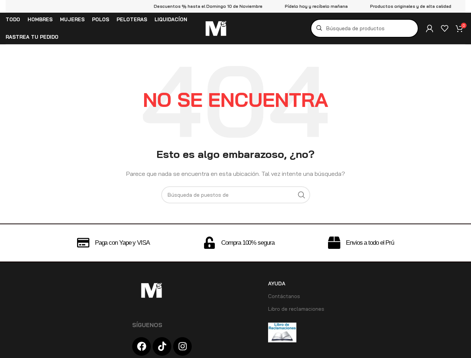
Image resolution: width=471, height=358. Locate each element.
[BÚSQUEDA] (301, 194)
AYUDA (276, 283)
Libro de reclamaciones (296, 308)
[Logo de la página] (216, 27)
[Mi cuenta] (429, 28)
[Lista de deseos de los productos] (444, 28)
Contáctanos (284, 296)
